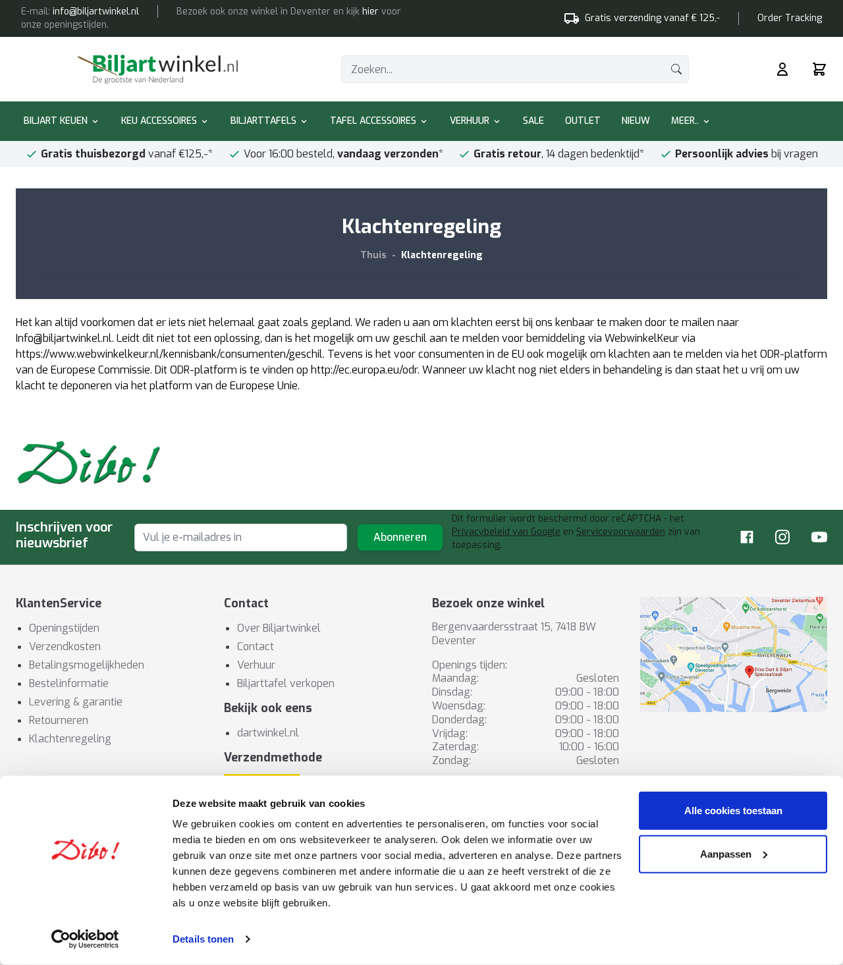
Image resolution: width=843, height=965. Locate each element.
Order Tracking (789, 18)
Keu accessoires (159, 121)
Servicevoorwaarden (620, 532)
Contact (255, 646)
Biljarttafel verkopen (286, 683)
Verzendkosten (65, 646)
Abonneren (400, 537)
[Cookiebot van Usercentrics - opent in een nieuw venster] (85, 939)
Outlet (583, 121)
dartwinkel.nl (268, 733)
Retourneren (58, 720)
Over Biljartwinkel (279, 628)
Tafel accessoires (373, 121)
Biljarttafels (263, 121)
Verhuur (469, 121)
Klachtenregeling (442, 255)
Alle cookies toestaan (733, 810)
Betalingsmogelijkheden (86, 665)
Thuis (373, 255)
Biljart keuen (56, 121)
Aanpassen (725, 853)
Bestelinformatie (69, 683)
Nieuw (636, 121)
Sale (533, 121)
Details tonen (203, 939)
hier (370, 11)
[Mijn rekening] (782, 69)
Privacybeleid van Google (506, 532)
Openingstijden (64, 628)
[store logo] (158, 69)
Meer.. (685, 121)
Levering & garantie (75, 702)
